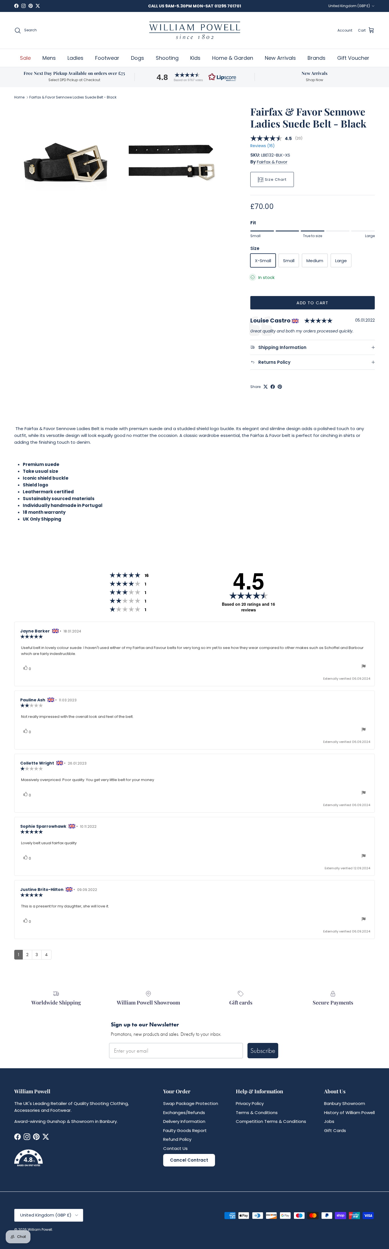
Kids (195, 57)
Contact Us (175, 1148)
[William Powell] (194, 30)
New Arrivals (280, 57)
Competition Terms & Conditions (271, 1121)
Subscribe (262, 1050)
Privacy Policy (250, 1103)
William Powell (40, 1229)
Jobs (329, 1121)
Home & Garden (232, 57)
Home (19, 97)
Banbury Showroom (344, 1103)
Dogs (137, 57)
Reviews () (262, 146)
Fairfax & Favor (272, 162)
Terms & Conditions (257, 1113)
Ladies (75, 57)
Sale (25, 57)
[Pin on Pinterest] (280, 387)
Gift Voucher (353, 57)
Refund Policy (177, 1139)
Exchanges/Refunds (184, 1113)
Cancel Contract (189, 1160)
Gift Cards (335, 1130)
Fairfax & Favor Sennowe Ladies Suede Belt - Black (72, 97)
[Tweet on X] (265, 387)
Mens (49, 57)
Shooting (167, 57)
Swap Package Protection (190, 1103)
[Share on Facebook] (273, 387)
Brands (316, 57)
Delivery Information (184, 1121)
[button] (194, 77)
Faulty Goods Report (185, 1130)
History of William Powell (349, 1113)
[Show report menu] (363, 667)
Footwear (107, 57)
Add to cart (312, 303)
